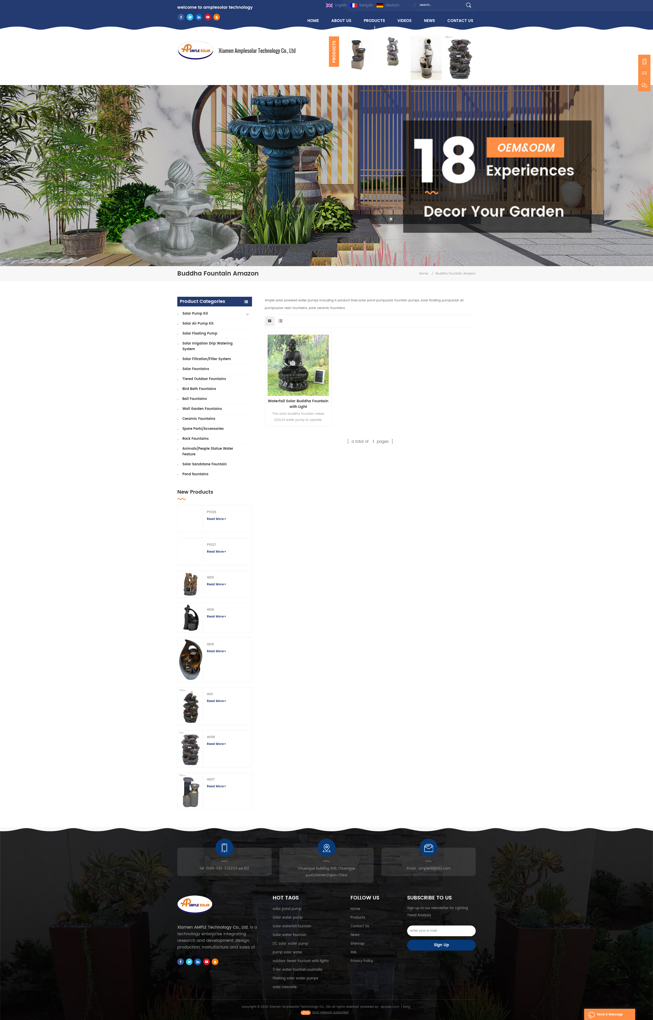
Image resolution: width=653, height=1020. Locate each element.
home (313, 21)
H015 (210, 644)
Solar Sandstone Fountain (204, 464)
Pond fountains (195, 474)
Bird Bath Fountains (199, 389)
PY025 (211, 512)
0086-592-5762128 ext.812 (227, 868)
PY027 (211, 544)
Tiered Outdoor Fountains (204, 379)
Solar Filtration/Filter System (206, 359)
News (429, 21)
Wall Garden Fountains (202, 409)
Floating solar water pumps (295, 978)
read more (215, 519)
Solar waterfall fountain (292, 926)
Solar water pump (288, 917)
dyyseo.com (390, 1006)
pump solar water (288, 952)
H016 (210, 609)
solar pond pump (287, 909)
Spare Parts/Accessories (203, 429)
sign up (441, 945)
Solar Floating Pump (199, 333)
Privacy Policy (361, 961)
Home (355, 909)
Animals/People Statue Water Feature (207, 451)
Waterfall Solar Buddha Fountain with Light (298, 404)
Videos (404, 21)
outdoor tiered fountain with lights (301, 961)
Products (357, 917)
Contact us (460, 21)
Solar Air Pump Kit (198, 323)
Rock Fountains (195, 439)
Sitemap (357, 943)
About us (341, 21)
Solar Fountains (195, 369)
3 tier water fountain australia (297, 969)
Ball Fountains (194, 399)
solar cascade (285, 987)
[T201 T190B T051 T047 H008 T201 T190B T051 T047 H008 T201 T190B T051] (407, 58)
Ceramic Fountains (198, 419)
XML (353, 952)
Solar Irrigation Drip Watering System (207, 346)
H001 (210, 577)
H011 (210, 694)
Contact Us (359, 926)
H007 (211, 779)
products (374, 21)
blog (406, 1006)
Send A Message (610, 1014)
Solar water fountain (289, 935)
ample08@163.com (434, 868)
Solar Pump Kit (195, 313)
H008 (211, 737)
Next (341, 79)
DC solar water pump (290, 943)
